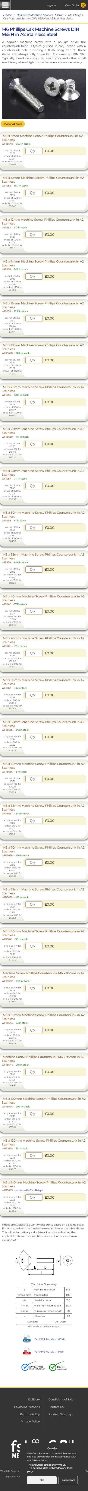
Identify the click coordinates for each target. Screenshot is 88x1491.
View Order (72, 5)
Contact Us (55, 1407)
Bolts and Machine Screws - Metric (39, 15)
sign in (51, 5)
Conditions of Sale (60, 1399)
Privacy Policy (30, 1421)
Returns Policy (30, 1414)
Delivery (34, 1399)
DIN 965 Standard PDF (49, 1352)
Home (7, 15)
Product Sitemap (60, 1414)
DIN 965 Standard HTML (50, 1339)
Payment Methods (27, 1407)
